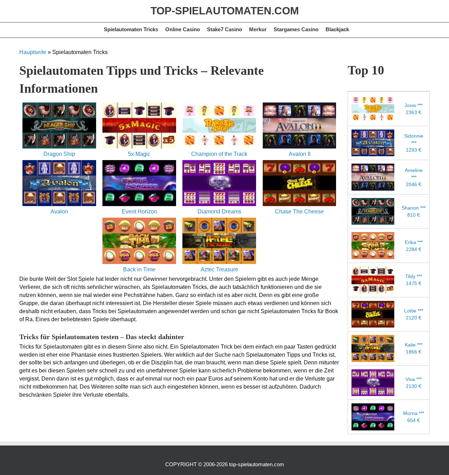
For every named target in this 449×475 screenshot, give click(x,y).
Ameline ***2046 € (414, 177)
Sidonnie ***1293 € (413, 143)
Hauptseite (32, 52)
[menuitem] (131, 30)
